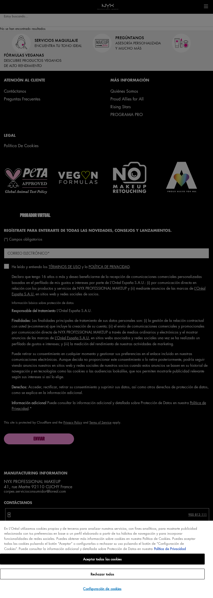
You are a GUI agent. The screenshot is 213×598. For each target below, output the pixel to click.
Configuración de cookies (102, 588)
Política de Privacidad (170, 548)
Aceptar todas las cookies (102, 558)
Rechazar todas (102, 574)
